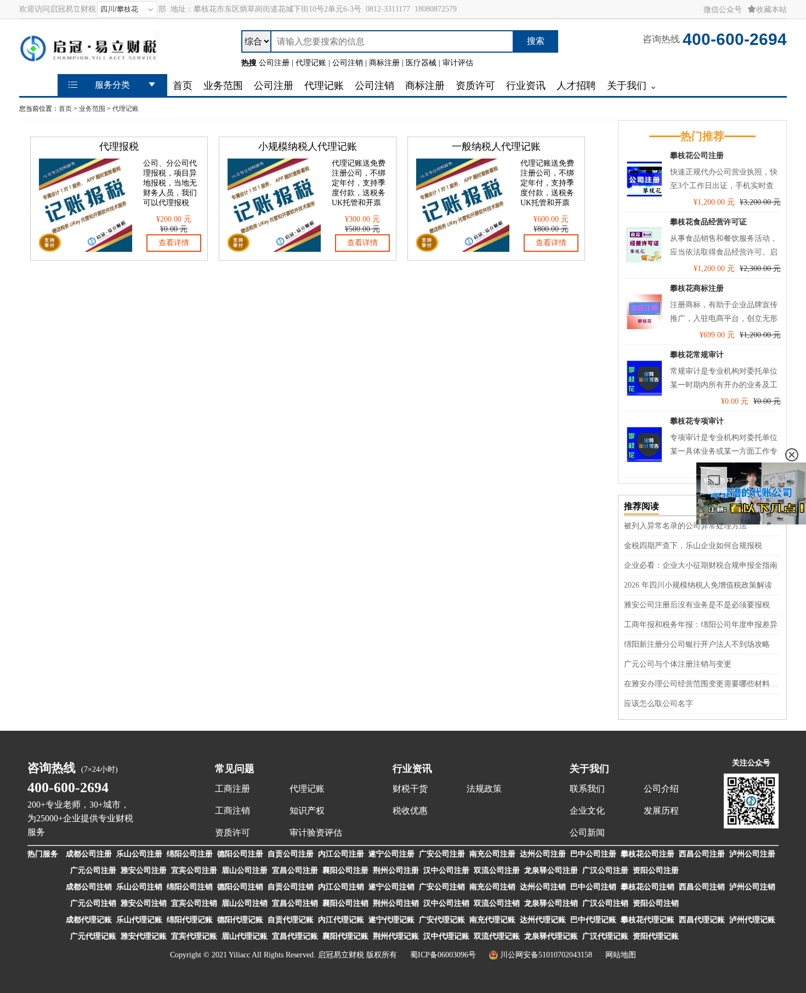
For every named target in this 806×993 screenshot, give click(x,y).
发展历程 (661, 810)
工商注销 (232, 810)
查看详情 (173, 243)
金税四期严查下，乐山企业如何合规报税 (693, 545)
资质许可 (232, 832)
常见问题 (234, 769)
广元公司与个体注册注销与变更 (677, 664)
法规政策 (484, 788)
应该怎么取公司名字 (658, 703)
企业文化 (587, 810)
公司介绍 (661, 788)
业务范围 (92, 108)
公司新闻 (587, 832)
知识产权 (307, 810)
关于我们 (589, 769)
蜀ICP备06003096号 (443, 955)
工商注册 (232, 788)
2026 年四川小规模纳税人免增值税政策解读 (698, 585)
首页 (65, 108)
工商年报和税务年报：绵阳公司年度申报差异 (700, 624)
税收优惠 (410, 810)
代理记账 (125, 108)
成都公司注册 (89, 854)
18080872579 (436, 9)
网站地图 (620, 955)
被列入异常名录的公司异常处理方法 (685, 526)
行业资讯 (412, 769)
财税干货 (410, 788)
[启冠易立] (89, 58)
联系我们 (587, 788)
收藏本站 (771, 9)
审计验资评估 (316, 832)
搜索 (535, 41)
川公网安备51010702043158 (546, 955)
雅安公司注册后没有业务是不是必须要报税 (697, 605)
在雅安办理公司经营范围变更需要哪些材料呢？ (702, 684)
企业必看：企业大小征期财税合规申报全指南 (700, 565)
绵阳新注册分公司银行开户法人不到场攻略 (697, 644)
